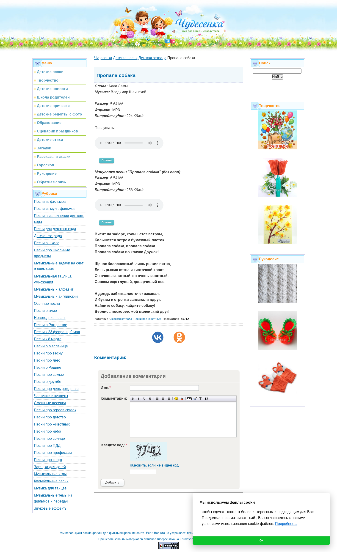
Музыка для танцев (50, 488)
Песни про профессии (53, 453)
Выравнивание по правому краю (168, 398)
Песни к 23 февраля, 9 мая (57, 332)
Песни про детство (50, 417)
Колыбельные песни (51, 481)
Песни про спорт (48, 460)
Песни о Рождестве (50, 325)
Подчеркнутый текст (144, 398)
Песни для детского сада (55, 229)
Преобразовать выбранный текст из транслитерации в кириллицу (200, 398)
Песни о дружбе (47, 382)
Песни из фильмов (50, 201)
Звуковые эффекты (50, 508)
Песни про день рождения (56, 389)
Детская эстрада (48, 236)
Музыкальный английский (56, 296)
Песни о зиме (45, 311)
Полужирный (132, 398)
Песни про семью (49, 374)
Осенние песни (47, 303)
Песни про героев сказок (55, 410)
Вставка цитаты (195, 398)
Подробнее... (286, 524)
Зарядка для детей (50, 467)
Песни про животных (52, 424)
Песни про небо (47, 431)
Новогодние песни (50, 318)
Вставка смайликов (176, 398)
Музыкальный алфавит (53, 289)
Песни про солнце (49, 438)
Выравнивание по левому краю (157, 398)
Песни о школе (46, 243)
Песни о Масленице (51, 346)
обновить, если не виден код (154, 465)
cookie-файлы (92, 533)
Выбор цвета (182, 398)
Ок (261, 540)
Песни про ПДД (47, 446)
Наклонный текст (138, 398)
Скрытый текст (189, 398)
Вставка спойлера (206, 398)
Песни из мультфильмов (54, 209)
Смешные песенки (50, 403)
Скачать (107, 160)
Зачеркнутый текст (150, 398)
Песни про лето (47, 360)
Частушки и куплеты (51, 396)
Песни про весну (48, 353)
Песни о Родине (47, 367)
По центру (163, 398)
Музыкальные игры (50, 474)
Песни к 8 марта (47, 339)
